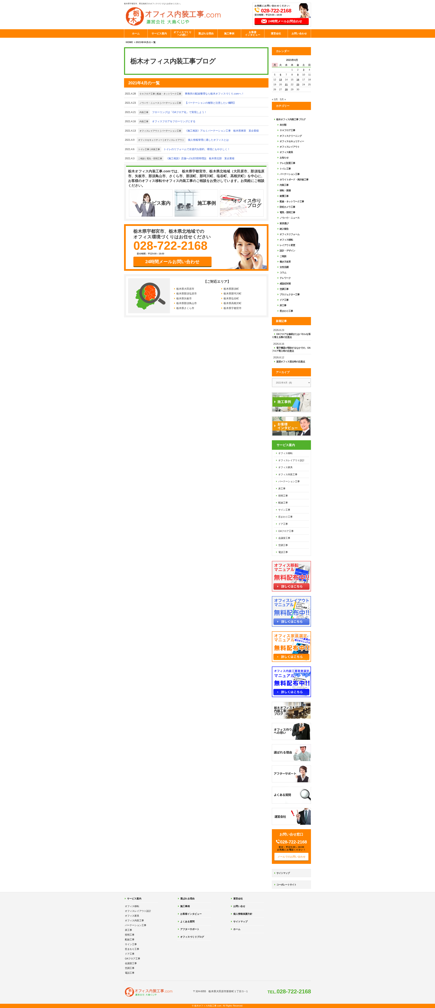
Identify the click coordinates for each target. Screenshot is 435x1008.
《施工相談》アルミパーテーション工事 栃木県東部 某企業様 (222, 130)
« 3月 (275, 99)
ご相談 (141, 158)
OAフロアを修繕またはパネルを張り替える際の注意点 (291, 335)
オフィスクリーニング (291, 135)
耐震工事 (284, 196)
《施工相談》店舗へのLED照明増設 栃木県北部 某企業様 (200, 158)
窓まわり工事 (286, 311)
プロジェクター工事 (290, 294)
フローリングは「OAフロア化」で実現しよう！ (179, 112)
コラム (283, 272)
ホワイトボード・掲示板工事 (294, 179)
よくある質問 (187, 921)
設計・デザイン (287, 250)
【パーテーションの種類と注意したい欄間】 (210, 102)
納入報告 (284, 228)
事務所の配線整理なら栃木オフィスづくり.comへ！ (214, 93)
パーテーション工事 (171, 103)
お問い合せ (239, 906)
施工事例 (229, 33)
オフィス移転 (286, 239)
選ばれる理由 (206, 33)
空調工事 (284, 289)
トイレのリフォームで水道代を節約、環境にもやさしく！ (197, 149)
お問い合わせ (299, 33)
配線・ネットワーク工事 (169, 93)
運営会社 (276, 33)
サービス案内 (159, 33)
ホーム (136, 33)
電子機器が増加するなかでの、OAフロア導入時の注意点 (291, 349)
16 (298, 79)
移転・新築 (285, 190)
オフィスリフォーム (290, 234)
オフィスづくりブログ (192, 936)
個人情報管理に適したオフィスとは (208, 139)
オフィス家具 (286, 152)
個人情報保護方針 (242, 913)
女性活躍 (284, 267)
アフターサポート (189, 929)
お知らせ (284, 157)
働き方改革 (285, 261)
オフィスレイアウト (149, 131)
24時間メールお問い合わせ (172, 261)
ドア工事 (284, 299)
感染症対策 (285, 283)
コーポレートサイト (286, 884)
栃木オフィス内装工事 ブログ (291, 119)
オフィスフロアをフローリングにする (173, 121)
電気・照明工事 (154, 158)
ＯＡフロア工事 (147, 93)
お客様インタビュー (252, 33)
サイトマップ (283, 873)
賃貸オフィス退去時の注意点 (290, 361)
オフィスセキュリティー (150, 140)
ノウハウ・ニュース (149, 103)
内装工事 (144, 112)
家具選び (284, 223)
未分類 (283, 124)
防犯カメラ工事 (287, 207)
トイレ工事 (143, 149)
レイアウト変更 (287, 245)
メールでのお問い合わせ (291, 856)
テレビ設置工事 (287, 163)
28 (286, 89)
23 (298, 84)
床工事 (283, 305)
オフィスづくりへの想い (183, 33)
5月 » (283, 99)
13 (280, 79)
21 (286, 84)
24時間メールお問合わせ (285, 21)
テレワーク (285, 278)
